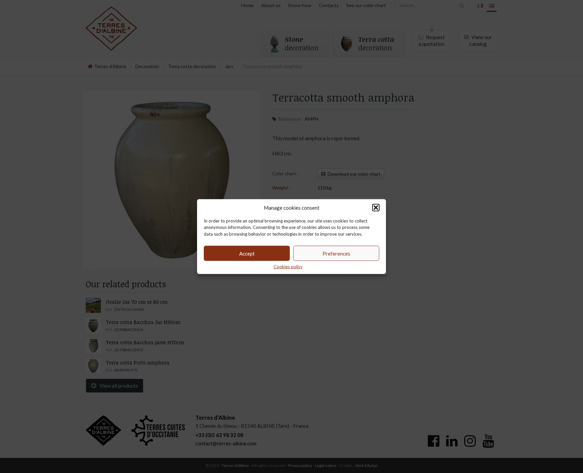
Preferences (336, 253)
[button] (375, 207)
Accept (247, 253)
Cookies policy (288, 266)
